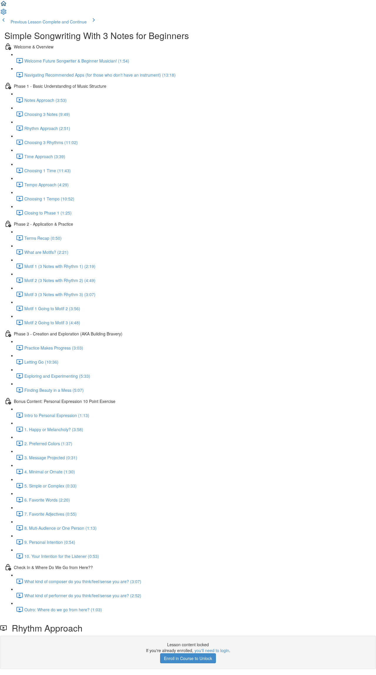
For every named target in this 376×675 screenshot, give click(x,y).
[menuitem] (3, 13)
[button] (3, 5)
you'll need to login (211, 650)
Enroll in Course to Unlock (188, 658)
